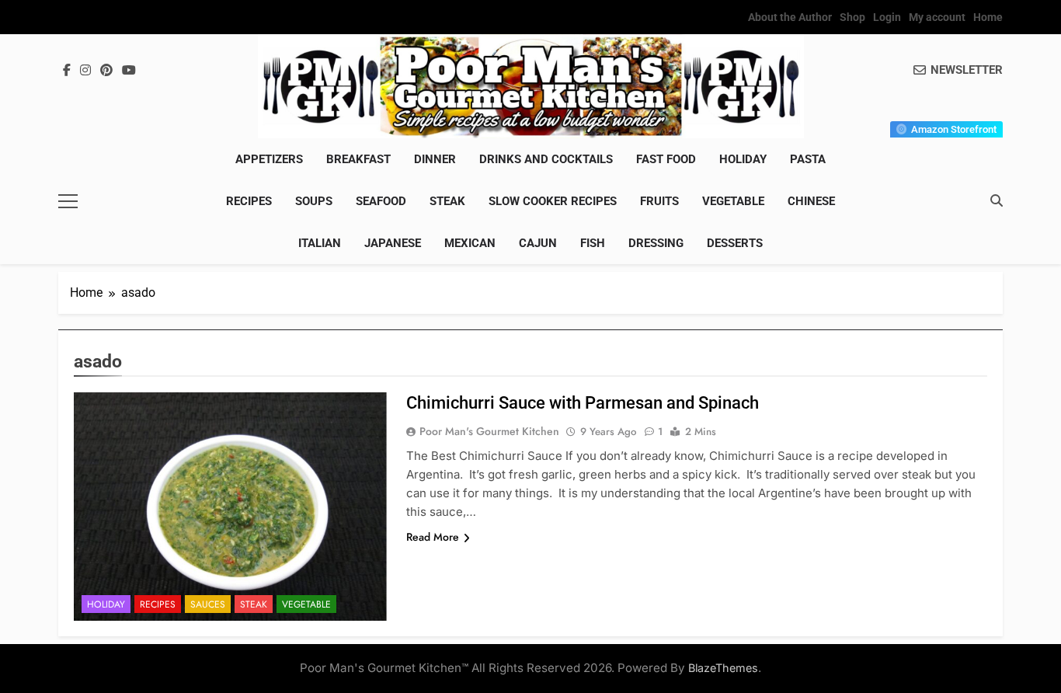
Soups (313, 201)
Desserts (735, 243)
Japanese (392, 243)
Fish (592, 243)
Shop (852, 17)
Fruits (659, 201)
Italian (319, 243)
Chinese (811, 201)
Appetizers (269, 159)
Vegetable (733, 201)
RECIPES (249, 201)
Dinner (435, 159)
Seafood (381, 201)
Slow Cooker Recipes (553, 201)
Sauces (207, 604)
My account (937, 17)
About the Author (790, 17)
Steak (447, 201)
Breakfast (358, 159)
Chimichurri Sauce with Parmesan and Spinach (582, 403)
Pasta (808, 159)
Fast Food (666, 159)
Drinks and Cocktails (546, 159)
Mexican (470, 243)
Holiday (743, 159)
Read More (432, 537)
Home (988, 17)
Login (887, 17)
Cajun (538, 243)
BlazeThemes (723, 667)
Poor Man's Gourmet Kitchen (489, 431)
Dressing (656, 243)
